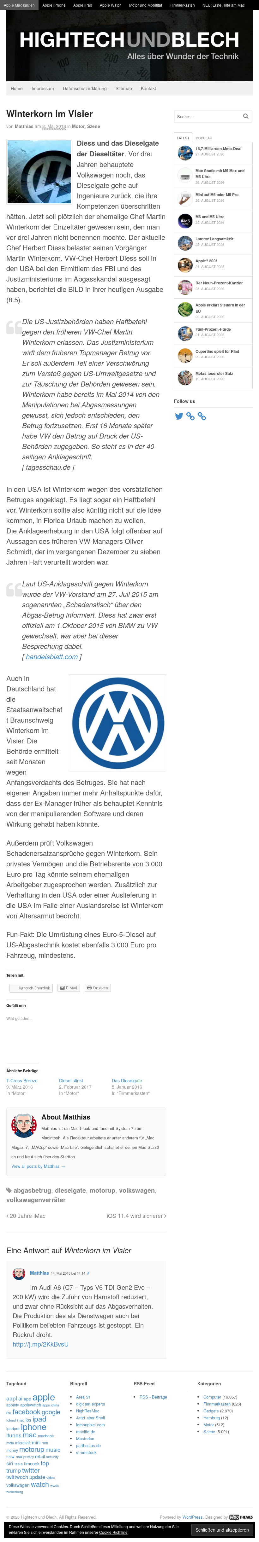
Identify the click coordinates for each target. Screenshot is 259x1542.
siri (9, 1463)
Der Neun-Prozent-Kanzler (219, 283)
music (52, 1449)
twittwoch (17, 1477)
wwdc (54, 1485)
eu (8, 1412)
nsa (19, 1456)
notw (10, 1456)
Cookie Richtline (113, 1532)
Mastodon (85, 1438)
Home (17, 88)
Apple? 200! (206, 261)
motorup (102, 1190)
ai (20, 1398)
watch (40, 1484)
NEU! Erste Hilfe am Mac (223, 5)
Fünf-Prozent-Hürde (213, 329)
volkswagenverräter (36, 1199)
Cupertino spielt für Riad (217, 351)
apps (46, 1404)
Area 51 (83, 1397)
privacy (28, 1456)
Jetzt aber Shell (90, 1418)
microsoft (23, 1442)
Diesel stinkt (71, 1080)
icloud (11, 1420)
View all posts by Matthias (38, 1166)
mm (45, 1443)
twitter (31, 1470)
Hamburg (211, 1418)
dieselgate (70, 1190)
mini (36, 1442)
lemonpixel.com (90, 1425)
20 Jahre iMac (26, 1215)
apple (44, 1396)
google (51, 1411)
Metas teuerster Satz (214, 373)
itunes (13, 1435)
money (12, 1450)
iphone (33, 1426)
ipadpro (13, 1428)
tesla (19, 1463)
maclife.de (85, 1431)
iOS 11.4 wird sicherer (135, 1215)
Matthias (24, 126)
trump (13, 1470)
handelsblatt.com (52, 656)
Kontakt (148, 88)
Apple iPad (82, 5)
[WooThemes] (241, 1517)
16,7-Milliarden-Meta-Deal (218, 148)
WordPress (193, 1517)
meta (10, 1442)
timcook (31, 1463)
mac (30, 1434)
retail (40, 1456)
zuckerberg (14, 1491)
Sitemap (124, 88)
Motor (78, 126)
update (37, 1477)
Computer (212, 1397)
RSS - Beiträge (153, 1397)
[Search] (246, 116)
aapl (11, 1398)
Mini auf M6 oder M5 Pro (217, 194)
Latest (183, 137)
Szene (93, 126)
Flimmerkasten (182, 5)
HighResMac (87, 1411)
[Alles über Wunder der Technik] (129, 76)
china (55, 1404)
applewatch (30, 1405)
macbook (46, 1436)
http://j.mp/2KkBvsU (41, 1343)
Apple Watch (111, 5)
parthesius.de (88, 1445)
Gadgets (211, 1411)
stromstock (86, 1452)
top (45, 1462)
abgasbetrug (32, 1190)
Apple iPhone (54, 5)
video (50, 1477)
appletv (12, 1404)
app (27, 1398)
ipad (39, 1418)
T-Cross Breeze (22, 1080)
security (52, 1456)
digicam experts (90, 1404)
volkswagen (137, 1190)
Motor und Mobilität (145, 5)
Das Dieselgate (127, 1080)
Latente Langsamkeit (214, 238)
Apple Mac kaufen (19, 5)
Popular (204, 137)
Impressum (43, 88)
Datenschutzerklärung (85, 88)
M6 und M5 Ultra (210, 216)
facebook (26, 1411)
